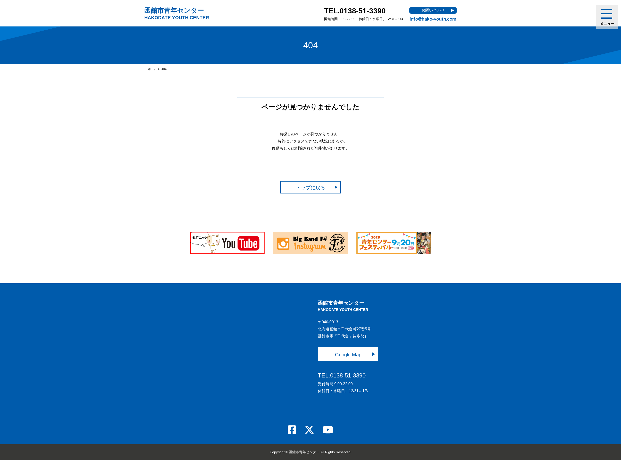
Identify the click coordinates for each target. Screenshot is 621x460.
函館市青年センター (176, 13)
